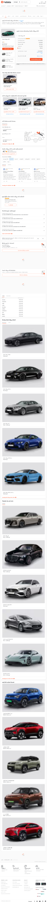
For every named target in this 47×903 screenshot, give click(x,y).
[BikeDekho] (37, 889)
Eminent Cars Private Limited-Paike (10, 199)
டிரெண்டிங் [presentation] (3, 503)
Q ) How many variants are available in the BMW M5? (12, 230)
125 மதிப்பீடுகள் (4, 43)
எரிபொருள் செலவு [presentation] (4, 123)
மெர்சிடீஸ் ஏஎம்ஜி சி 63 (7, 604)
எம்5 (2, 16)
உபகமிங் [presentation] (9, 322)
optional (19, 48)
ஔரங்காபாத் (4, 310)
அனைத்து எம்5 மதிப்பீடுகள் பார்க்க (8, 185)
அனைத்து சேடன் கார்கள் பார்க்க (7, 678)
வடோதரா (3, 299)
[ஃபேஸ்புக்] (34, 901)
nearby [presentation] (3, 295)
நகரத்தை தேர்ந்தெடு (41, 5)
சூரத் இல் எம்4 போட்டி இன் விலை (10, 111)
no (42, 238)
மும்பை (3, 305)
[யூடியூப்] (39, 901)
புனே (3, 312)
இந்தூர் (3, 314)
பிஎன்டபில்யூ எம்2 (6, 423)
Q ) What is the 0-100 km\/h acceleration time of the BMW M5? (14, 226)
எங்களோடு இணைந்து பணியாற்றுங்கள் (4, 884)
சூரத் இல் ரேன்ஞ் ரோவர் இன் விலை (40, 111)
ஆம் (38, 238)
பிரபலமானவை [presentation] (8, 295)
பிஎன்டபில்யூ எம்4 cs (6, 389)
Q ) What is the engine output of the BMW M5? (11, 222)
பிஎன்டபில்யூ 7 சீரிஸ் (6, 354)
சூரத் (13, 46)
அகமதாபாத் (4, 301)
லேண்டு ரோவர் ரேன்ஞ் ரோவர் (8, 85)
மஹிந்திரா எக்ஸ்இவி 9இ (7, 847)
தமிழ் (41, 1)
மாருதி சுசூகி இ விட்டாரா (7, 713)
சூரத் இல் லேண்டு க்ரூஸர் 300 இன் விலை (25, 111)
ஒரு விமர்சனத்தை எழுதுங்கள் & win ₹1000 (9, 153)
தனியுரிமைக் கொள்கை (4, 888)
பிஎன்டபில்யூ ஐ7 (6, 535)
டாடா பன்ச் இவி (6, 814)
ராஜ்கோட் (3, 308)
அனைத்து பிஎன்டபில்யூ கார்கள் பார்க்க (8, 497)
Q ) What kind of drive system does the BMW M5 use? (12, 218)
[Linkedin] (45, 901)
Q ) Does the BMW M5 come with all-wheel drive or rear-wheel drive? (15, 214)
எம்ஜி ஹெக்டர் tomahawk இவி (8, 780)
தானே (3, 303)
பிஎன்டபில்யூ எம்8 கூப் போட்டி (8, 492)
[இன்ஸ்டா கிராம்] (42, 901)
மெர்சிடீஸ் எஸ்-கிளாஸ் (7, 570)
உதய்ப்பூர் (3, 316)
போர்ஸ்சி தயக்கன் (6, 673)
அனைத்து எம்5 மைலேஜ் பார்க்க (7, 143)
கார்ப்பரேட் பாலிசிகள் (4, 890)
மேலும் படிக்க (42, 25)
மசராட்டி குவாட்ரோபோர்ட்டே (8, 639)
